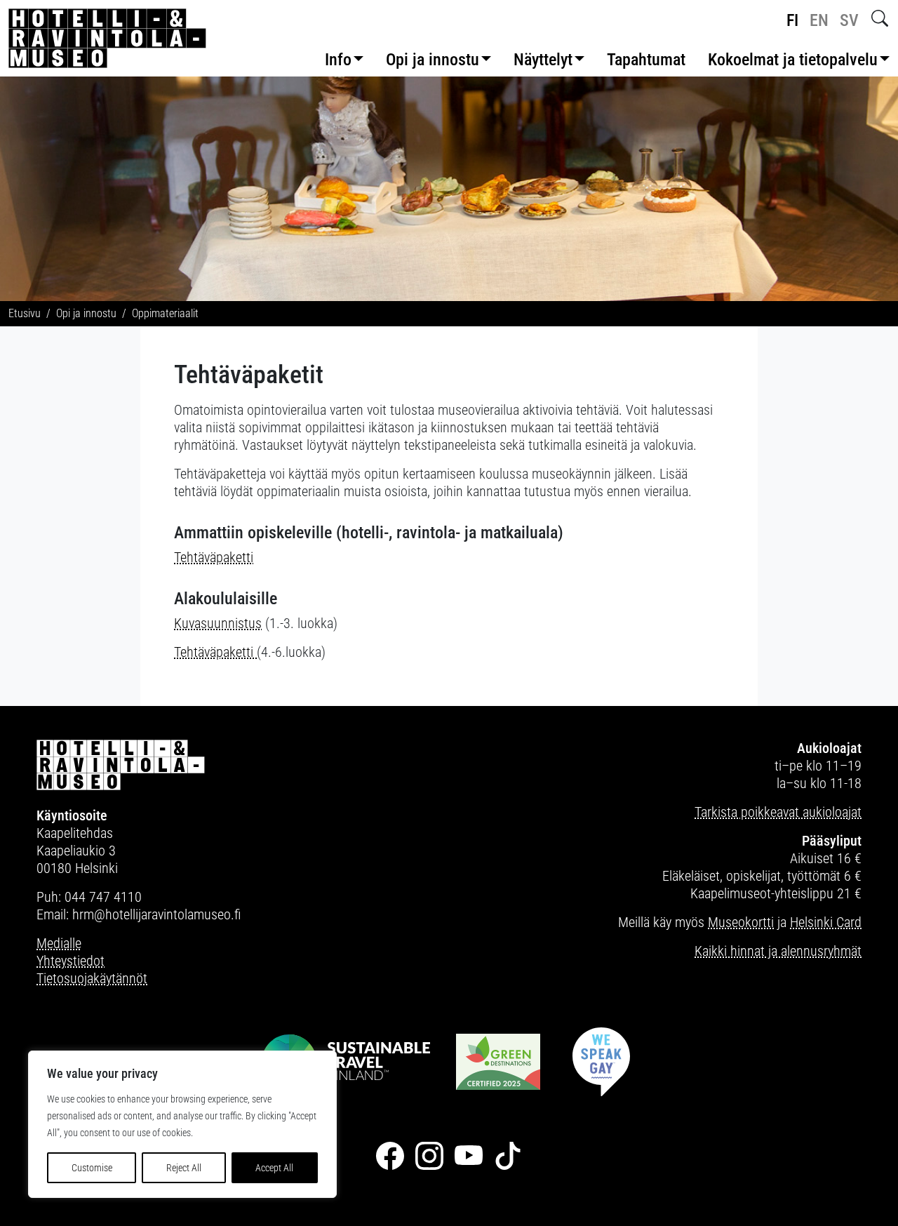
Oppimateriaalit (165, 313)
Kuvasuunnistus (218, 623)
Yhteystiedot (70, 960)
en (819, 20)
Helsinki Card (826, 922)
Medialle (58, 943)
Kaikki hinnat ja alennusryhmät (778, 950)
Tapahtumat (646, 59)
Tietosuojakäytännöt (91, 978)
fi (792, 20)
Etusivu (24, 313)
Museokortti (741, 922)
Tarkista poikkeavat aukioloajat (778, 812)
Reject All (183, 1167)
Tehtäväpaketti (213, 557)
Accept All (274, 1167)
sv (849, 20)
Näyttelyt (543, 59)
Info (338, 59)
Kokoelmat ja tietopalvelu (793, 59)
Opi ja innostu (432, 59)
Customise (92, 1167)
